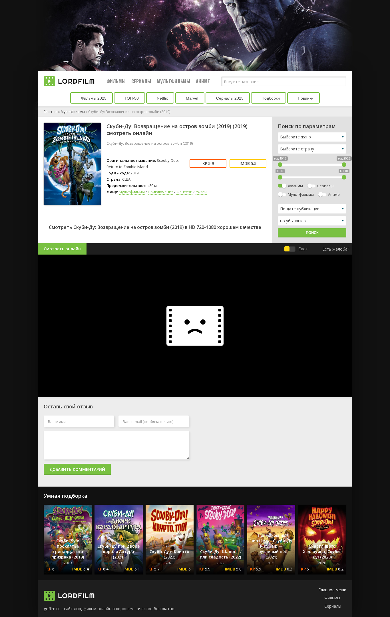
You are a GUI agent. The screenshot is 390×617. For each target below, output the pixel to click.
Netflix (162, 98)
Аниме (203, 81)
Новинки (305, 98)
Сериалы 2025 (229, 98)
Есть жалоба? (335, 249)
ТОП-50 (131, 98)
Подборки (270, 98)
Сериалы (141, 81)
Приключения (160, 191)
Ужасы (201, 191)
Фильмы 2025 (93, 98)
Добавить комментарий (77, 469)
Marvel (191, 98)
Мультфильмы (173, 81)
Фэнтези (184, 191)
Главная (50, 111)
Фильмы (116, 81)
